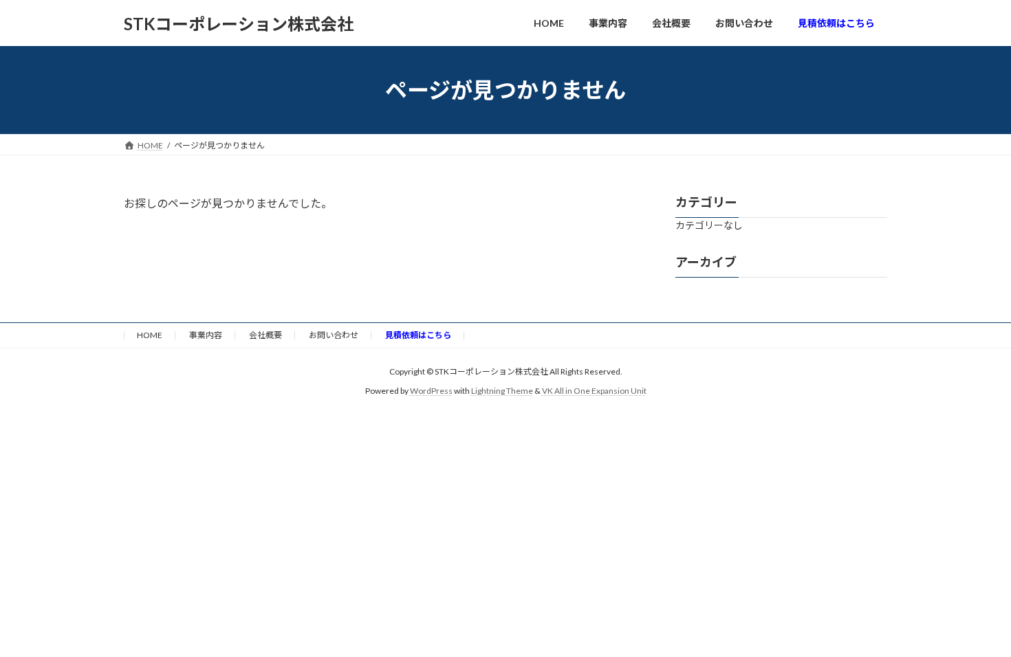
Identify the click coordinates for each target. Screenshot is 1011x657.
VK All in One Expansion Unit (594, 391)
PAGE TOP (975, 624)
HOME (149, 335)
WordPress (431, 391)
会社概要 (265, 335)
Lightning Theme (502, 391)
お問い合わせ (333, 335)
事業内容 (205, 335)
